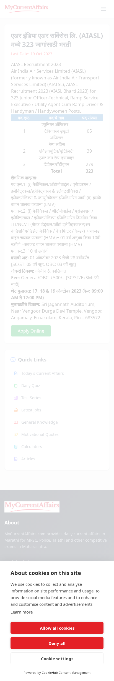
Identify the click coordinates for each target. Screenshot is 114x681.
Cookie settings (57, 658)
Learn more (22, 612)
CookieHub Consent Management (66, 672)
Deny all (57, 643)
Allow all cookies (57, 628)
